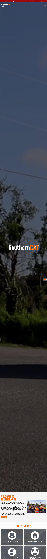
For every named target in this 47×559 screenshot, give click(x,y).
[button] (44, 5)
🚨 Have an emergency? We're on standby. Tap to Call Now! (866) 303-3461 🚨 (23, 1)
